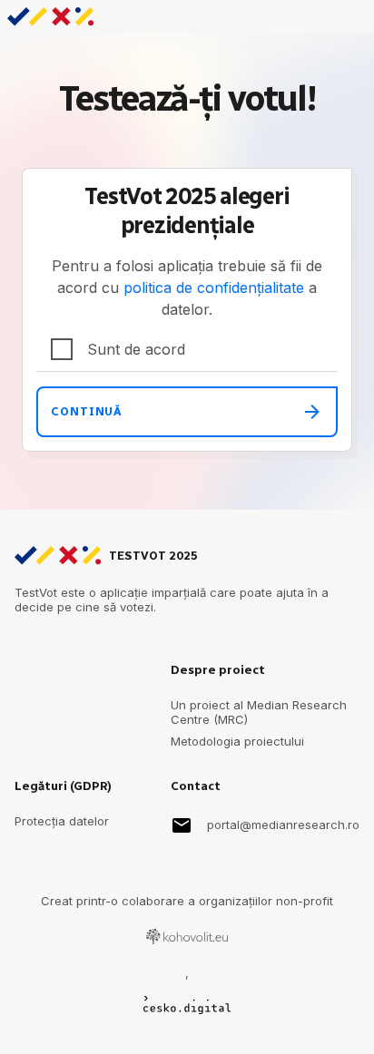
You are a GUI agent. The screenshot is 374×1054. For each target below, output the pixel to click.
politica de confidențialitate (213, 287)
